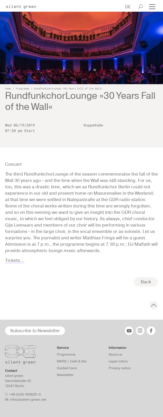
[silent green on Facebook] (151, 330)
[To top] (153, 305)
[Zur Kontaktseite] (28, 355)
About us (115, 354)
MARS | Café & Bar (72, 361)
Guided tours (67, 368)
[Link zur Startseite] (23, 5)
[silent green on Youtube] (129, 330)
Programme (22, 88)
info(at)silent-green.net (28, 399)
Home (8, 88)
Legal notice (118, 361)
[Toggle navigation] (152, 6)
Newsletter (65, 375)
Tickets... (14, 260)
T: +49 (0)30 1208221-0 (23, 394)
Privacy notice (120, 368)
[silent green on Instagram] (140, 330)
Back (146, 281)
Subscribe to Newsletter (35, 330)
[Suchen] (140, 6)
